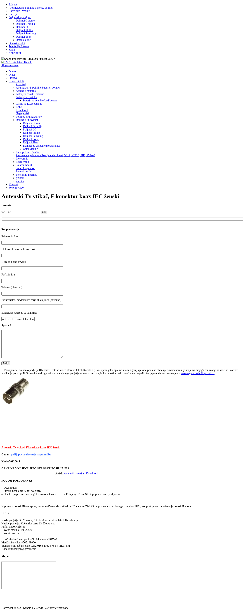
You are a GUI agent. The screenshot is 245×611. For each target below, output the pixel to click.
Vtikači (20, 177)
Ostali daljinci (23, 39)
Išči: (3, 212)
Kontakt (13, 184)
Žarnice (20, 181)
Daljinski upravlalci (27, 119)
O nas (12, 74)
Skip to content (9, 65)
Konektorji (15, 52)
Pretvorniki (22, 158)
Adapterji (14, 4)
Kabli (12, 49)
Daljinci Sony (23, 36)
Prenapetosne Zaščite (28, 152)
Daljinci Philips (24, 30)
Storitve (13, 77)
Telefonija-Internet (19, 46)
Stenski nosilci (17, 43)
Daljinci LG (22, 26)
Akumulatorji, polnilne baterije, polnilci (31, 7)
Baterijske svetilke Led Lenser (40, 100)
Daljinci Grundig (25, 23)
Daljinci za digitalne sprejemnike (41, 145)
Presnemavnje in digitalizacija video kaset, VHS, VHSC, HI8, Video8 (55, 155)
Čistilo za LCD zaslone (29, 103)
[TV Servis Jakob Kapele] (16, 62)
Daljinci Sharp (31, 142)
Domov (13, 71)
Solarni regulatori (25, 168)
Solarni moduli (24, 165)
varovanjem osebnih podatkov (198, 373)
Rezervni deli (16, 81)
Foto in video (16, 187)
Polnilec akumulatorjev (29, 116)
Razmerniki (22, 161)
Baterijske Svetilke (19, 10)
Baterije (13, 14)
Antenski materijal (26, 90)
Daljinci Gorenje (25, 20)
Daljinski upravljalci (20, 17)
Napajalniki (22, 113)
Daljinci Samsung (26, 33)
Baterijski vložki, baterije (30, 94)
